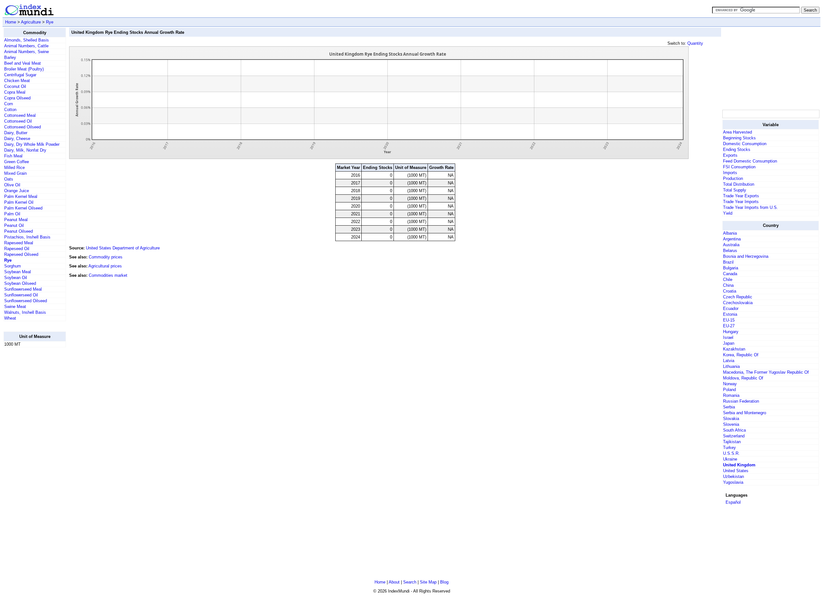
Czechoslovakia (738, 302)
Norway (730, 383)
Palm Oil (12, 213)
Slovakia (731, 418)
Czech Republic (737, 296)
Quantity (695, 43)
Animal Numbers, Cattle (26, 45)
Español (733, 502)
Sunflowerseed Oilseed (25, 300)
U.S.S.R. (731, 453)
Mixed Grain (15, 173)
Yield (727, 213)
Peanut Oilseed (18, 231)
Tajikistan (732, 441)
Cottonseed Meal (20, 115)
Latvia (728, 360)
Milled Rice (14, 167)
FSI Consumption (739, 166)
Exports (730, 155)
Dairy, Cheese (17, 138)
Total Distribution (738, 184)
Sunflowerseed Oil (21, 295)
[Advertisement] (29, 449)
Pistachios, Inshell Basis (27, 237)
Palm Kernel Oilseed (23, 208)
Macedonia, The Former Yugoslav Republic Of (766, 372)
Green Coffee (16, 161)
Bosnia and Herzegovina (745, 256)
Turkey (729, 447)
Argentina (732, 239)
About (394, 582)
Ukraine (730, 459)
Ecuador (730, 308)
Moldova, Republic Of (743, 378)
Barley (10, 57)
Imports (730, 172)
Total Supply (734, 190)
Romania (731, 395)
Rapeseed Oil (16, 248)
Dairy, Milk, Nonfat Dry (25, 150)
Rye (49, 22)
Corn (8, 103)
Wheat (10, 318)
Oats (8, 179)
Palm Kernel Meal (20, 196)
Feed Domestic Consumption (750, 161)
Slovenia (731, 424)
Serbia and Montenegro (744, 412)
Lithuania (731, 366)
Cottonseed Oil (18, 121)
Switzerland (734, 436)
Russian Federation (741, 401)
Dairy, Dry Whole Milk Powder (31, 144)
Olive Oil (12, 184)
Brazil (728, 262)
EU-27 (729, 325)
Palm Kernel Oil (18, 202)
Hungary (730, 331)
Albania (730, 233)
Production (733, 178)
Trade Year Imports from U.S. (750, 207)
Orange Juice (16, 190)
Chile (727, 279)
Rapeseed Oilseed (21, 254)
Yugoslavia (733, 482)
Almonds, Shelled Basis (26, 40)
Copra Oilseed (17, 98)
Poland (729, 389)
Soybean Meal (17, 271)
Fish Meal (13, 156)
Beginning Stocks (739, 137)
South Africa (734, 430)
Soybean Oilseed (20, 283)
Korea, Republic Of (740, 354)
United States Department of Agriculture (123, 248)
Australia (731, 244)
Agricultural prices (105, 266)
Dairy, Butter (15, 132)
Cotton (10, 109)
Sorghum (12, 266)
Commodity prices (105, 257)
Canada (730, 273)
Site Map (428, 582)
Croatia (729, 291)
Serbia (729, 407)
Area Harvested (737, 132)
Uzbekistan (733, 476)
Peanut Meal (16, 219)
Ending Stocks (736, 149)
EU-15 (729, 320)
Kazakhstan (734, 349)
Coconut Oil (15, 86)
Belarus (730, 250)
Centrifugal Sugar (20, 74)
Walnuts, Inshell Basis (25, 312)
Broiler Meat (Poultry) (24, 69)
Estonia (730, 314)
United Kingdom (739, 465)
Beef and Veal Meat (22, 63)
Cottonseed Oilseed (22, 127)
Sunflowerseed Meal (23, 289)
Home (10, 22)
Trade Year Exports (741, 195)
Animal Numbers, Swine (26, 51)
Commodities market (108, 275)
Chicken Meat (17, 80)
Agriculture (31, 22)
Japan (728, 343)
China (728, 285)
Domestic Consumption (744, 143)
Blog (444, 582)
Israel (728, 337)
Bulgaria (730, 268)
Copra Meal (14, 92)
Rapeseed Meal (18, 242)
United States (735, 470)
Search (409, 582)
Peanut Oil (14, 225)
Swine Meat (15, 306)
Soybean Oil (15, 277)
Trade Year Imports (741, 201)
